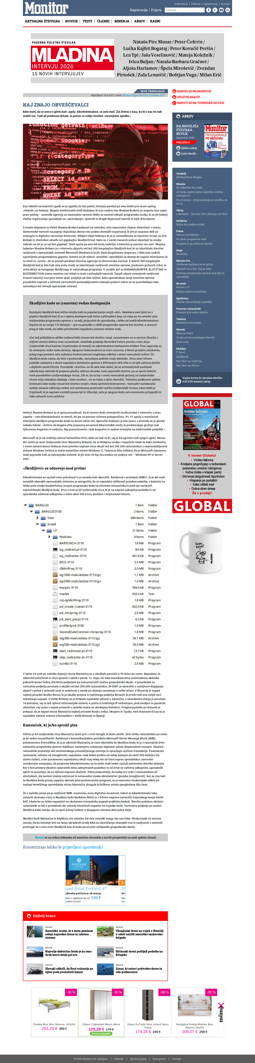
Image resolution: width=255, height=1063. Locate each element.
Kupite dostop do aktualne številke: (203, 377)
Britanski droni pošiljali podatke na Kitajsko (139, 953)
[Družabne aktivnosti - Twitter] (214, 10)
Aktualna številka (42, 21)
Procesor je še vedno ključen (192, 312)
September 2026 (185, 137)
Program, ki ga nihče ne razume (194, 243)
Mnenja (122, 21)
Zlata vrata (182, 341)
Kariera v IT (183, 287)
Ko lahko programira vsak (191, 239)
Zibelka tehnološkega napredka (194, 301)
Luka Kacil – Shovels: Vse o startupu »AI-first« (202, 213)
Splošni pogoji (138, 1058)
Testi (87, 21)
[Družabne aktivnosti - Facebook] (208, 10)
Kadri (155, 21)
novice (48, 927)
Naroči (39, 837)
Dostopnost (159, 1058)
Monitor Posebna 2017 (152, 95)
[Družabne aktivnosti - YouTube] (220, 10)
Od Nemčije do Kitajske (189, 177)
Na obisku (182, 253)
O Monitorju (181, 3)
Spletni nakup (188, 97)
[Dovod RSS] (227, 10)
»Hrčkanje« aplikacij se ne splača (194, 264)
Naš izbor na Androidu (189, 361)
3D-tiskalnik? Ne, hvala (189, 187)
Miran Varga (130, 95)
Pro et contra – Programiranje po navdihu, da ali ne (201, 201)
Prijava (156, 10)
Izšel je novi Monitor (187, 234)
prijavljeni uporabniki (83, 847)
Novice (71, 21)
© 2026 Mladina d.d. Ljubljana (91, 1058)
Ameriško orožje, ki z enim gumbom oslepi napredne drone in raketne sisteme (69, 934)
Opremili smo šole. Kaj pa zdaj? (193, 268)
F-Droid (180, 352)
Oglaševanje (211, 3)
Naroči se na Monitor (194, 91)
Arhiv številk (188, 153)
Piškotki (195, 3)
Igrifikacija (182, 356)
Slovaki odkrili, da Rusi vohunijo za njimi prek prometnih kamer (69, 970)
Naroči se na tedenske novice (200, 103)
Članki (103, 21)
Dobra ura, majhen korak (190, 224)
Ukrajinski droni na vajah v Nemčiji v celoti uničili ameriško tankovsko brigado (140, 934)
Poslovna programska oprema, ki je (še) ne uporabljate (200, 274)
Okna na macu (184, 333)
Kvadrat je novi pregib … (189, 322)
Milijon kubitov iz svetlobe (191, 291)
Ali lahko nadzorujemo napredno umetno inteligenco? (199, 193)
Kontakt (225, 3)
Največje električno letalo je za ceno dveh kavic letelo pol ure (68, 953)
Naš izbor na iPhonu (187, 365)
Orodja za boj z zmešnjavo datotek (195, 337)
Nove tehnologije (153, 91)
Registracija (139, 10)
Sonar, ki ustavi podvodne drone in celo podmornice (139, 970)
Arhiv (139, 21)
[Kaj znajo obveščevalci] (95, 161)
